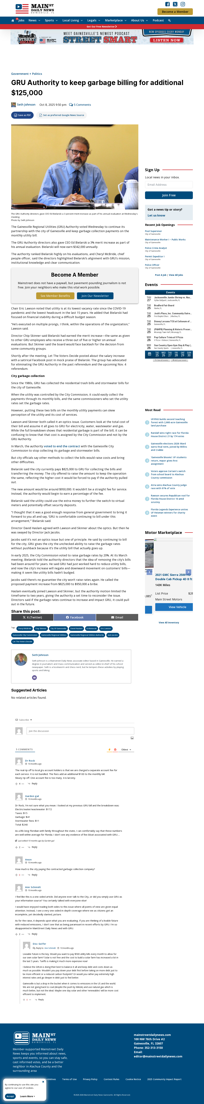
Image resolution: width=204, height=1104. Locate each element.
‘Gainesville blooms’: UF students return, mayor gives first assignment (168, 460)
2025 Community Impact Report (164, 1079)
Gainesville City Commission (25, 635)
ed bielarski (92, 628)
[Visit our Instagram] (182, 4)
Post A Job (160, 275)
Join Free (169, 195)
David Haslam (76, 628)
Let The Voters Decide (22, 641)
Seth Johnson (26, 104)
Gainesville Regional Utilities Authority (87, 635)
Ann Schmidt (50, 948)
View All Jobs (176, 275)
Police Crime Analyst (156, 248)
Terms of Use (69, 1079)
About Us (137, 20)
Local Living (70, 20)
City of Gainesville (58, 628)
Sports (49, 20)
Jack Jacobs (113, 635)
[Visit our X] (175, 4)
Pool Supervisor (153, 231)
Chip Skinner (40, 628)
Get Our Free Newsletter (101, 26)
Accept (10, 1096)
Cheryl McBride (24, 628)
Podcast (158, 20)
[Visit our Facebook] (167, 4)
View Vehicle (169, 614)
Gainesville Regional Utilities (53, 635)
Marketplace (114, 20)
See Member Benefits (55, 296)
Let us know (156, 215)
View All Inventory (169, 622)
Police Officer (152, 265)
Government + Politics (26, 74)
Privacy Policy (90, 1079)
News (32, 20)
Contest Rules (111, 1079)
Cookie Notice (133, 1079)
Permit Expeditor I (154, 256)
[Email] (34, 677)
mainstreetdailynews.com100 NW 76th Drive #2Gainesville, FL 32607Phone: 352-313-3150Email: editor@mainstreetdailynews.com (158, 1045)
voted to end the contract (62, 446)
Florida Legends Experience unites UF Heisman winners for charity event (169, 512)
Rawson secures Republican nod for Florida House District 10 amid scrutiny (170, 499)
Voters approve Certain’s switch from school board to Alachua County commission (168, 474)
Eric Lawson (106, 628)
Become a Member (175, 12)
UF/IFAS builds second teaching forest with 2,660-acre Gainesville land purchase (169, 422)
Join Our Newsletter (95, 296)
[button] (149, 572)
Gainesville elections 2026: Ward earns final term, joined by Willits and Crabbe (169, 447)
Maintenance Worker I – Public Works (165, 239)
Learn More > (27, 1096)
